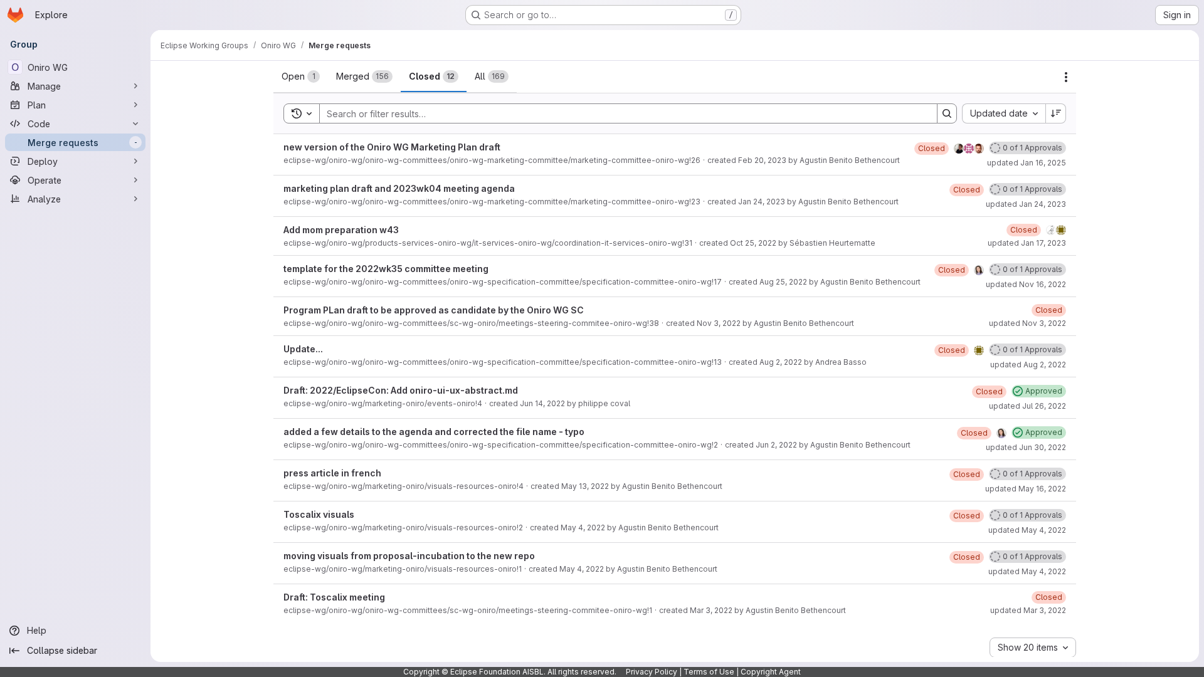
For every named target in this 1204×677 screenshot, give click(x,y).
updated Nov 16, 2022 (1026, 284)
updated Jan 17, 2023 (1027, 243)
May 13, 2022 (585, 486)
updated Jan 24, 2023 (1026, 204)
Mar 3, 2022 (711, 610)
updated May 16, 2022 (1025, 488)
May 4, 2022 (583, 527)
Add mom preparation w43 (341, 229)
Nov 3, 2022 (719, 323)
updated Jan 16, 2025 (1026, 162)
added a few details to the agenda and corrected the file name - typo (433, 431)
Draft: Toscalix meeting (334, 597)
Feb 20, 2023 (762, 160)
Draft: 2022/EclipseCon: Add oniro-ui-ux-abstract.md (400, 390)
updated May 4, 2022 (1027, 530)
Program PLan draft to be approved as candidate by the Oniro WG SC (433, 310)
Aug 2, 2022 (780, 362)
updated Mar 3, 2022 (1028, 610)
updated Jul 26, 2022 (1027, 406)
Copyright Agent (771, 671)
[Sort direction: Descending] (1056, 113)
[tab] (300, 76)
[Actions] (1066, 77)
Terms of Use (709, 671)
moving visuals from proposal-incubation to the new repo (409, 555)
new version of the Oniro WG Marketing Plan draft (391, 147)
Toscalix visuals (318, 514)
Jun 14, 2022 (542, 403)
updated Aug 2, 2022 (1028, 364)
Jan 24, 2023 (761, 201)
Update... (303, 349)
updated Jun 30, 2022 (1026, 447)
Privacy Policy (651, 671)
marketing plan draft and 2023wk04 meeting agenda (399, 188)
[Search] (947, 113)
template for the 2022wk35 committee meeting (385, 268)
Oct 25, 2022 (753, 243)
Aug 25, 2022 (783, 281)
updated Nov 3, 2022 (1027, 323)
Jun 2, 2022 (776, 444)
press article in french (332, 473)
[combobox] (1003, 113)
